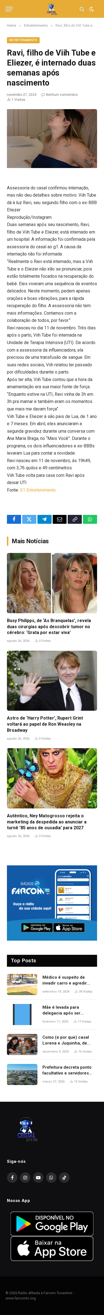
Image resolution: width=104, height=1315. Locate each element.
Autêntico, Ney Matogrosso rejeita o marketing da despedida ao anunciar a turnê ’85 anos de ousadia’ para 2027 (47, 822)
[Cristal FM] (52, 9)
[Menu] (9, 9)
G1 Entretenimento (38, 490)
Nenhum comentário (62, 95)
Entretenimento (23, 40)
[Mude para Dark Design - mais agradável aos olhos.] (91, 9)
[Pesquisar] (81, 9)
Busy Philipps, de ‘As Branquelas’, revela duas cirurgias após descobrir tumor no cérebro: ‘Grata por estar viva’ (49, 626)
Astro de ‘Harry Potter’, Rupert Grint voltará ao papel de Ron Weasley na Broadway (45, 724)
